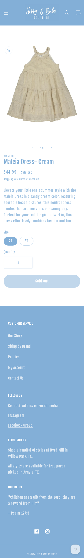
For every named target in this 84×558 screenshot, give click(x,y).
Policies (14, 357)
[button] (6, 12)
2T (10, 241)
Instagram (16, 415)
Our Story (15, 336)
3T (26, 241)
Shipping (8, 179)
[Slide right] (51, 148)
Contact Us (16, 378)
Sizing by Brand (19, 346)
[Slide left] (32, 148)
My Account (16, 367)
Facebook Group (20, 425)
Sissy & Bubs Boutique (46, 553)
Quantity (9, 252)
